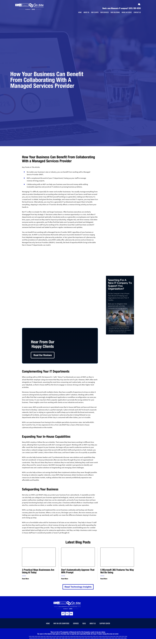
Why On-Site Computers (61, 623)
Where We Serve (127, 12)
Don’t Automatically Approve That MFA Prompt (77, 571)
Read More (25, 579)
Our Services (104, 12)
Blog (84, 623)
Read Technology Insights (78, 587)
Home (80, 12)
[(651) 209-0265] (133, 4)
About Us (86, 12)
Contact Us (137, 12)
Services (76, 623)
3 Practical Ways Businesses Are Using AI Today (38, 571)
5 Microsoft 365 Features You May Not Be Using (117, 571)
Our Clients (94, 12)
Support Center (104, 623)
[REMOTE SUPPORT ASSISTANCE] (139, 4)
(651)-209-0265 (135, 8)
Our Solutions (115, 12)
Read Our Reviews (42, 355)
